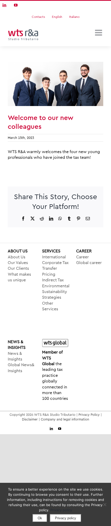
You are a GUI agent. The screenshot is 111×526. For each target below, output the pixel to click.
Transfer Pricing (49, 271)
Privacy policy (61, 510)
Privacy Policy (89, 414)
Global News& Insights (21, 368)
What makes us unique (19, 277)
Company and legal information (65, 419)
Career (82, 257)
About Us (16, 257)
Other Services (50, 306)
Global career (89, 263)
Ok (40, 518)
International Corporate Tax (55, 260)
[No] (104, 504)
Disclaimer (30, 419)
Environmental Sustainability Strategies (55, 292)
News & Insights (15, 356)
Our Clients (18, 268)
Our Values (18, 263)
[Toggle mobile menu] (99, 32)
